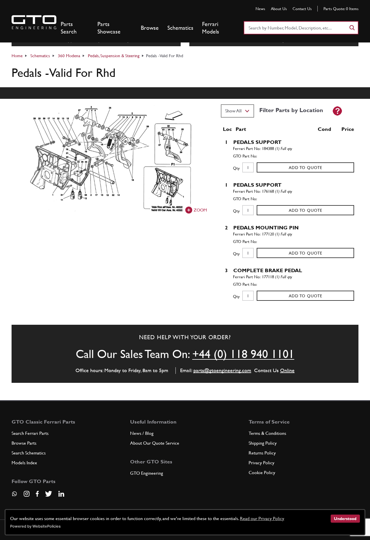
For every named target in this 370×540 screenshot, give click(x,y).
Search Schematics (29, 453)
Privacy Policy (261, 462)
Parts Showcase (109, 28)
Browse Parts (24, 443)
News (260, 8)
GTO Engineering (146, 473)
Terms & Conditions (267, 433)
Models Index (24, 462)
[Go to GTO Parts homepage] (34, 22)
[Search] (351, 27)
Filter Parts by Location (291, 110)
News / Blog (141, 433)
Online (287, 370)
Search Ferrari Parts (30, 433)
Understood (345, 518)
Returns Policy (262, 453)
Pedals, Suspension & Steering (113, 55)
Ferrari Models (210, 28)
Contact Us (302, 8)
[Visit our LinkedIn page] (61, 494)
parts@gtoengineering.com (222, 370)
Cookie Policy (262, 472)
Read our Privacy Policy (262, 518)
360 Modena (69, 55)
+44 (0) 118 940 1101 (243, 354)
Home (17, 55)
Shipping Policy (263, 443)
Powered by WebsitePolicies (35, 526)
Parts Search (69, 28)
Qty (236, 168)
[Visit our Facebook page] (37, 494)
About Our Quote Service (154, 443)
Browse (150, 27)
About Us (279, 8)
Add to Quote (305, 167)
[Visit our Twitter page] (48, 494)
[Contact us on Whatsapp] (14, 496)
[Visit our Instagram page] (26, 494)
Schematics (180, 27)
